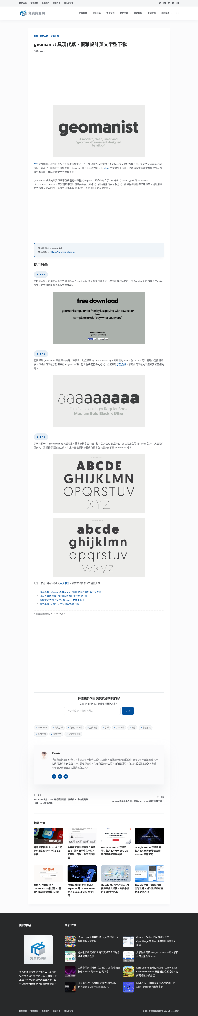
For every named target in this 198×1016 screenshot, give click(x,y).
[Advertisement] (99, 79)
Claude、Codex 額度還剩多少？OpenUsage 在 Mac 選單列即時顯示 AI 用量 (156, 941)
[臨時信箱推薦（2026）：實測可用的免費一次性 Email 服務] (48, 836)
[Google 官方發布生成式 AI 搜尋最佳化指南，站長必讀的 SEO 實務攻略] (116, 873)
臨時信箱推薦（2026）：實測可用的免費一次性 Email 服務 (48, 851)
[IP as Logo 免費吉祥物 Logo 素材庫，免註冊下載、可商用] (70, 941)
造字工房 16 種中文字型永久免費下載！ (60, 603)
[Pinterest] (169, 3)
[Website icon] (60, 776)
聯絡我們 (45, 3)
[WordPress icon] (65, 776)
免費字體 (92, 727)
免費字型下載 (75, 727)
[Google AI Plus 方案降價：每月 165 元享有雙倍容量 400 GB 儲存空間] (149, 836)
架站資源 (152, 13)
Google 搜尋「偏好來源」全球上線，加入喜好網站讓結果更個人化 (149, 888)
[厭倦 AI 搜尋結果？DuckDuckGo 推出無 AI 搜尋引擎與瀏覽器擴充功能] (48, 873)
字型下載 (55, 36)
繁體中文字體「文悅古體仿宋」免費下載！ (62, 600)
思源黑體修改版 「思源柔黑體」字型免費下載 (64, 595)
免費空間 (110, 13)
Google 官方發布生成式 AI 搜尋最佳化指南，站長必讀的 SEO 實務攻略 (115, 888)
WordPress (169, 1011)
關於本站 (23, 3)
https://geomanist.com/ (62, 252)
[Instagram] (173, 3)
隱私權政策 (68, 3)
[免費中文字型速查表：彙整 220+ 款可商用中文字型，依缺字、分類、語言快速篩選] (82, 836)
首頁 (36, 36)
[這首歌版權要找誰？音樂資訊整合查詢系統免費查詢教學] (70, 956)
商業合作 (56, 3)
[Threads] (178, 3)
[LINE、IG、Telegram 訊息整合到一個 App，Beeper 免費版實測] (128, 987)
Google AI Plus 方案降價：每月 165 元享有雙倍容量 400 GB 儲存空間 (149, 851)
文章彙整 (34, 3)
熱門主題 (124, 13)
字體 (132, 727)
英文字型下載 (73, 734)
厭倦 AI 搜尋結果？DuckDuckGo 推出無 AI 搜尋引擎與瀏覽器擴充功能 (47, 888)
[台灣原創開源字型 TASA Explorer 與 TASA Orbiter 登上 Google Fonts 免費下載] (82, 873)
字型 (36, 164)
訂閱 (128, 710)
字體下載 (145, 727)
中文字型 (64, 583)
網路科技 (138, 13)
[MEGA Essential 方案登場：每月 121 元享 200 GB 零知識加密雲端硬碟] (116, 836)
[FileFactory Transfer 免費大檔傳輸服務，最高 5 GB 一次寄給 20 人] (70, 987)
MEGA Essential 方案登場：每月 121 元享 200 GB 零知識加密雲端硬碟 (114, 851)
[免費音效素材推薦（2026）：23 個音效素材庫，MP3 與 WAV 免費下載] (70, 971)
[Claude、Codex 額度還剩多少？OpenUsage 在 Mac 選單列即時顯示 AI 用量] (128, 941)
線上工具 (97, 13)
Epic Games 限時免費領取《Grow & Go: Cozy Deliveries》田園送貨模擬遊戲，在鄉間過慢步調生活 (157, 971)
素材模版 (165, 13)
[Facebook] (160, 3)
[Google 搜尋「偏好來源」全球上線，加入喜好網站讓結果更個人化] (149, 873)
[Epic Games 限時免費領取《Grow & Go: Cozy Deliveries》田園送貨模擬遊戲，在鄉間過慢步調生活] (128, 971)
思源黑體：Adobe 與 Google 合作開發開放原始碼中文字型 (70, 592)
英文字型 (56, 734)
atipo (106, 168)
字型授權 (121, 364)
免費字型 (58, 727)
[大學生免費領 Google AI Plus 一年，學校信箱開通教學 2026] (128, 956)
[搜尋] (178, 13)
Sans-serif (41, 727)
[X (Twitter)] (165, 3)
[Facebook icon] (54, 776)
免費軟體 (83, 13)
